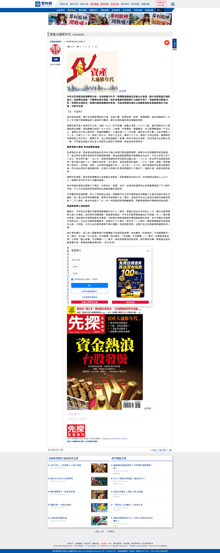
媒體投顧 (145, 3)
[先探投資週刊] (55, 49)
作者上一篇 (156, 450)
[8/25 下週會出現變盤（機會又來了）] (162, 476)
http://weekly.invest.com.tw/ (116, 438)
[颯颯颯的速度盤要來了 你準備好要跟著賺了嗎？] (162, 463)
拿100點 (161, 5)
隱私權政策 (117, 543)
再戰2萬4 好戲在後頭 (60, 506)
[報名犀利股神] (110, 19)
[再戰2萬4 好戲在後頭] (99, 507)
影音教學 (116, 10)
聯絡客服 (130, 302)
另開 (124, 90)
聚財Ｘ (160, 10)
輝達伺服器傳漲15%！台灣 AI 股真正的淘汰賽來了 (133, 521)
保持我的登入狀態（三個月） (86, 279)
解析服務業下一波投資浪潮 (62, 492)
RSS (110, 543)
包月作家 (115, 3)
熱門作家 (105, 3)
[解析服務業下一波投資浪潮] (99, 494)
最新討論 (64, 3)
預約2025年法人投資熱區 (61, 479)
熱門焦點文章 (119, 458)
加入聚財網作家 (147, 543)
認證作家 (87, 543)
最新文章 (74, 3)
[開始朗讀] (166, 42)
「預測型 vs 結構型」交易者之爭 (128, 507)
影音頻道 (127, 10)
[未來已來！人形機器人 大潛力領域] (99, 468)
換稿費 (175, 49)
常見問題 (126, 543)
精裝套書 (105, 10)
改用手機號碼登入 (89, 291)
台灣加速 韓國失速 (58, 519)
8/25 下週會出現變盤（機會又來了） (129, 481)
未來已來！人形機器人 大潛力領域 (65, 466)
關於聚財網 (136, 543)
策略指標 (149, 10)
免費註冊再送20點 (89, 302)
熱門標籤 (94, 3)
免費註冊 (161, 2)
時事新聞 (138, 10)
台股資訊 (60, 10)
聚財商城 (71, 10)
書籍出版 (95, 543)
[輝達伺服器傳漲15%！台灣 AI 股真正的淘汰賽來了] (162, 516)
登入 (90, 285)
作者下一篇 (166, 450)
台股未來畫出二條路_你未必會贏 (128, 494)
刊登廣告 (103, 543)
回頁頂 (111, 531)
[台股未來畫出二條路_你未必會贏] (162, 490)
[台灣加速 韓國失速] (99, 521)
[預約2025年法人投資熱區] (99, 481)
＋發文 (175, 43)
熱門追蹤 (135, 3)
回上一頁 (100, 531)
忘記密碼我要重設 (89, 297)
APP (54, 64)
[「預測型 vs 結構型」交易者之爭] (162, 503)
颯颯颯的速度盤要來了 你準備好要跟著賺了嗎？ (132, 469)
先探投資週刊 (78, 34)
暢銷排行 (94, 10)
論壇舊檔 (78, 543)
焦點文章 (84, 3)
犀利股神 (125, 3)
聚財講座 (83, 10)
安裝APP (70, 543)
